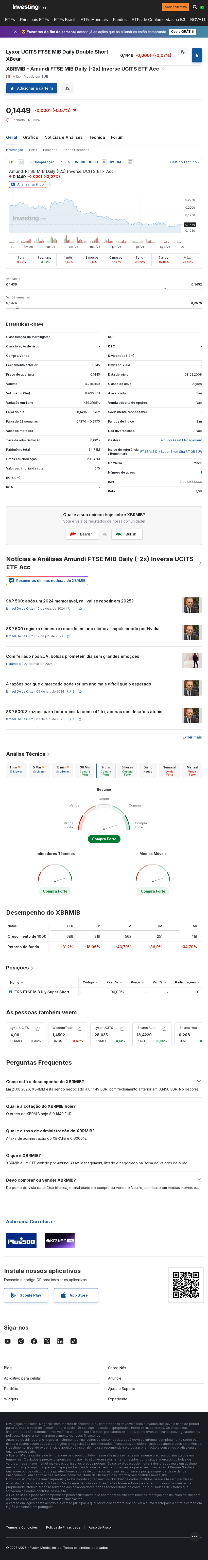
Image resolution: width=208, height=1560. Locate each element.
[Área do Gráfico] (21, 162)
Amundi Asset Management (181, 440)
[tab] (16, 770)
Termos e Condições (22, 1527)
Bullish (131, 534)
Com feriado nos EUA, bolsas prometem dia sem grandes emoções (72, 656)
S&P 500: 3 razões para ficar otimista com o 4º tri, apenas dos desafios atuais (84, 711)
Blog (8, 1368)
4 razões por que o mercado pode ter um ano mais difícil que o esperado (78, 683)
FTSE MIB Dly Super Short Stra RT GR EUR (171, 452)
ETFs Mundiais (94, 20)
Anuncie (115, 1378)
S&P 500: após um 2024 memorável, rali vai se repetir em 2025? (70, 600)
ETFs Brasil (64, 20)
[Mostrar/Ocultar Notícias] (130, 162)
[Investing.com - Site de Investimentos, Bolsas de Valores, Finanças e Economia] (30, 7)
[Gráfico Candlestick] (11, 162)
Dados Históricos (76, 150)
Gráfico (30, 137)
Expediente (117, 1399)
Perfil (33, 150)
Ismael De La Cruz (19, 608)
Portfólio (11, 1388)
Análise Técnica (25, 754)
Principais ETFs (34, 20)
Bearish (86, 534)
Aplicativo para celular (22, 1378)
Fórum (117, 137)
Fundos (120, 20)
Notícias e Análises (63, 137)
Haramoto (13, 664)
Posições (50, 150)
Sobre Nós (117, 1368)
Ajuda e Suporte (121, 1388)
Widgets (11, 1399)
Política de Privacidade (63, 1527)
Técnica (97, 137)
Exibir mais (192, 737)
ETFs (10, 20)
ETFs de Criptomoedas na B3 (158, 20)
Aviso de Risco (100, 1527)
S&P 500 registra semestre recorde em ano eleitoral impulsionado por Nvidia (83, 628)
